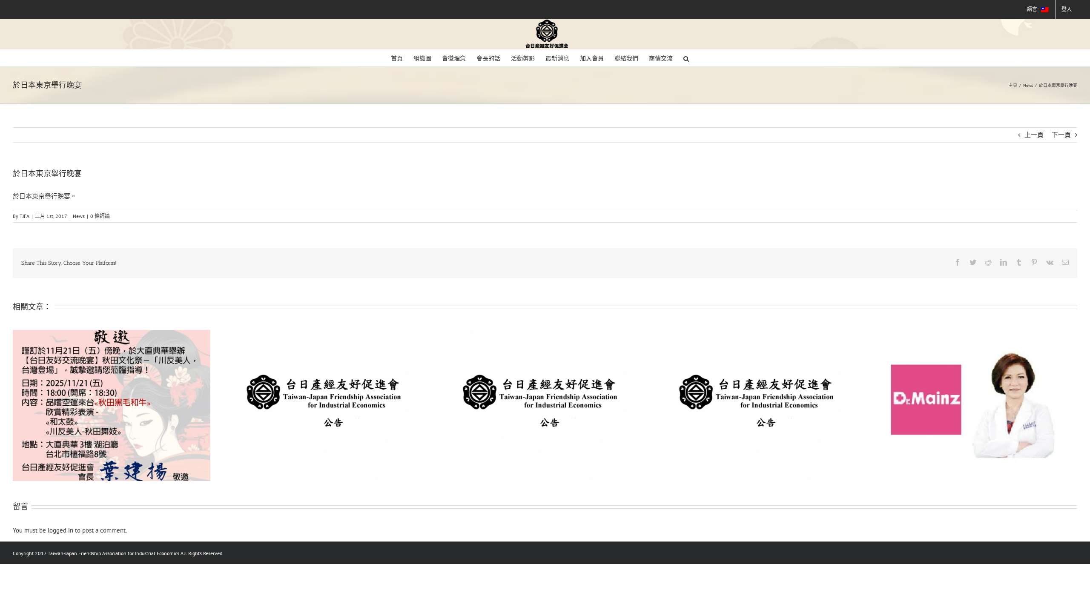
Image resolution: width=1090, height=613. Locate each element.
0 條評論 (100, 216)
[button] (686, 57)
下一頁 (1061, 135)
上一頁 (1034, 135)
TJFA (24, 216)
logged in (60, 530)
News (79, 216)
